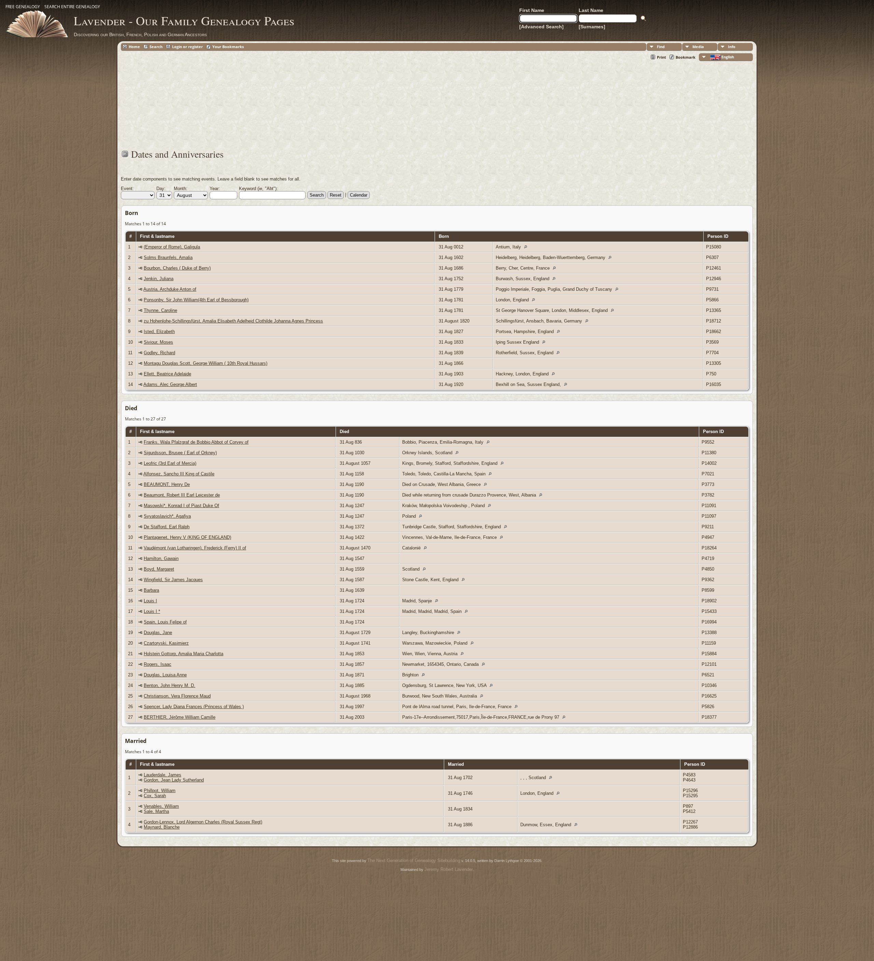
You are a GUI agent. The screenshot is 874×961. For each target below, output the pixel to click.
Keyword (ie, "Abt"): (258, 188)
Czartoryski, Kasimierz (166, 643)
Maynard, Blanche (162, 827)
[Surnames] (592, 26)
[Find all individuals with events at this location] (527, 246)
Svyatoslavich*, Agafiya (167, 516)
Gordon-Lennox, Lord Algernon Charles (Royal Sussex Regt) (203, 821)
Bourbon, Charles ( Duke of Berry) (177, 268)
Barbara (151, 590)
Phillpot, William (159, 790)
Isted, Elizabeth (159, 331)
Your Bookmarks (228, 46)
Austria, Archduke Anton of (169, 289)
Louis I (150, 600)
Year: (215, 188)
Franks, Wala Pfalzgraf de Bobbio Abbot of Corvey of (196, 442)
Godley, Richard (159, 352)
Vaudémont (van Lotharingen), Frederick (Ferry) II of (195, 547)
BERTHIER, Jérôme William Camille (179, 717)
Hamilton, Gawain (161, 558)
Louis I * (152, 611)
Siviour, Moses (158, 342)
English (727, 56)
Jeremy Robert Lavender (448, 869)
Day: (161, 188)
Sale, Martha (156, 811)
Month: (180, 188)
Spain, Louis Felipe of (165, 622)
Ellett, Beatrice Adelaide (167, 373)
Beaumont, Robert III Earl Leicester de (182, 495)
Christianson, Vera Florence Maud (177, 696)
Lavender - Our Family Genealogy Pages (184, 20)
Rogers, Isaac (157, 664)
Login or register (187, 46)
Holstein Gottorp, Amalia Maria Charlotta (183, 653)
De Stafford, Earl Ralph (166, 526)
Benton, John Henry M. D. (169, 685)
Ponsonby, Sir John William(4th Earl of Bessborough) (196, 299)
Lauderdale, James (162, 774)
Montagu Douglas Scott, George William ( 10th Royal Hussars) (205, 363)
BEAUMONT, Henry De (167, 484)
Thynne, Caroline (160, 310)
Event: (127, 188)
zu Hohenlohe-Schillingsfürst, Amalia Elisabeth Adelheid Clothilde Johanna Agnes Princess (233, 321)
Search (156, 46)
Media (698, 46)
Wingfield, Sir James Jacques (173, 579)
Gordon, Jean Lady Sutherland (174, 780)
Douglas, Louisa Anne (165, 674)
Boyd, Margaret (159, 569)
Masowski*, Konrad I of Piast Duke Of (181, 505)
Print (661, 57)
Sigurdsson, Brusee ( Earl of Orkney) (180, 452)
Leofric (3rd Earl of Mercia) (170, 463)
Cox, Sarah (155, 795)
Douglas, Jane (158, 632)
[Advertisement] (326, 100)
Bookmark (685, 57)
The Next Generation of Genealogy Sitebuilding (413, 860)
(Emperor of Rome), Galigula (172, 246)
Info (731, 46)
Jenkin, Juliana (158, 278)
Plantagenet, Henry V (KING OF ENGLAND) (187, 537)
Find (661, 46)
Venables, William (161, 806)
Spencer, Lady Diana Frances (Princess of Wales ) (194, 706)
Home (134, 46)
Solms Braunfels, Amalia (168, 257)
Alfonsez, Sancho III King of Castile (178, 473)
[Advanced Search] (541, 26)
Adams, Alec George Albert (170, 384)
